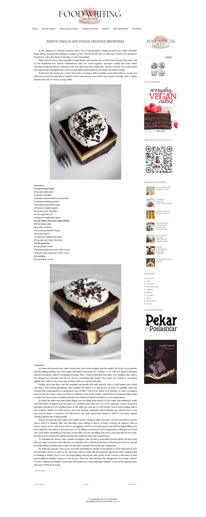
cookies (149, 290)
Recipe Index (49, 29)
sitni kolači (150, 301)
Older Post (132, 484)
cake (148, 281)
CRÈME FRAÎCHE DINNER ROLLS (163, 212)
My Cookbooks (120, 29)
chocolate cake (152, 287)
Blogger (116, 501)
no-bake (149, 295)
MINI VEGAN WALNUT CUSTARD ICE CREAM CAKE (161, 238)
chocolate (150, 284)
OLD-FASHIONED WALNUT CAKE (163, 188)
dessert (149, 292)
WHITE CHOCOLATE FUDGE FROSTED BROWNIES (85, 41)
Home (35, 29)
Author (105, 29)
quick (148, 298)
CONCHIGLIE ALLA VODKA (164, 260)
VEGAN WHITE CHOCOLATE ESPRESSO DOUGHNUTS (162, 226)
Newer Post (39, 484)
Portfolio (136, 29)
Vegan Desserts (90, 29)
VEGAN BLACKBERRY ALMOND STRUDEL (162, 250)
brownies (150, 278)
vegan (149, 304)
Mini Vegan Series (69, 29)
